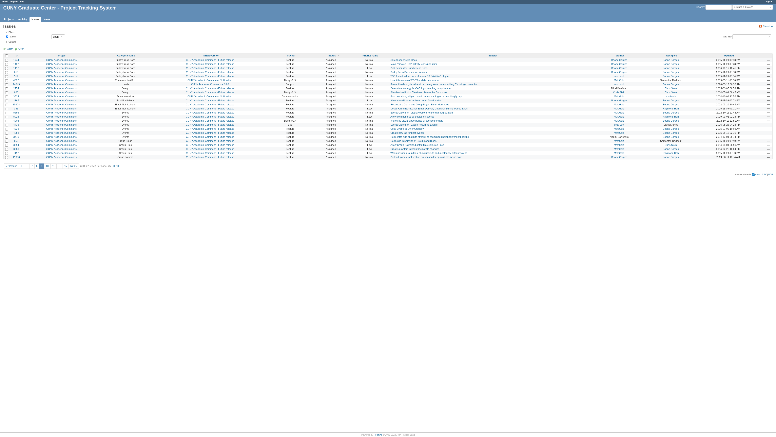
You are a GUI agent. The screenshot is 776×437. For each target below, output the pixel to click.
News (47, 19)
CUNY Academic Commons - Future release (210, 60)
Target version (210, 55)
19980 (16, 157)
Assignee (671, 55)
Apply (10, 49)
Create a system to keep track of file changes (414, 149)
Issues (35, 19)
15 (65, 166)
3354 (16, 145)
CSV (764, 174)
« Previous (11, 166)
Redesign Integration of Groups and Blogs (413, 141)
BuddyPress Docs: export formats (408, 72)
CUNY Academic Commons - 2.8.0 (210, 84)
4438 (16, 124)
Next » (73, 166)
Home (5, 1)
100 (118, 166)
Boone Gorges (619, 60)
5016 (16, 116)
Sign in (768, 1)
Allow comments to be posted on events (412, 116)
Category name (126, 55)
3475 (16, 137)
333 (16, 108)
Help (22, 1)
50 (113, 166)
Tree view (768, 26)
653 (16, 141)
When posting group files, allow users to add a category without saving (428, 153)
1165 (16, 100)
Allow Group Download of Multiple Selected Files (417, 145)
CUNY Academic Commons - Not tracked (210, 80)
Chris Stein (671, 88)
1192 (16, 153)
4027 (16, 80)
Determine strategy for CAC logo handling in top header (420, 88)
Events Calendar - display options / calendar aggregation (421, 112)
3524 (16, 96)
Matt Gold (619, 80)
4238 (16, 128)
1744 (16, 60)
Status (12, 36)
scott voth (619, 76)
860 (16, 92)
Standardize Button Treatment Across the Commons (418, 92)
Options (12, 42)
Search (700, 7)
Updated (729, 55)
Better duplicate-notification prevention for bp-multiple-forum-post (426, 157)
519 (16, 76)
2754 (16, 88)
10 (47, 166)
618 (16, 72)
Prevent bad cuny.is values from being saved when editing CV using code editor (434, 84)
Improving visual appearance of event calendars (416, 120)
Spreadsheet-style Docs (403, 60)
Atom (757, 174)
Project (62, 55)
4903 (16, 120)
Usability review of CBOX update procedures (414, 80)
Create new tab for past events (407, 133)
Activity (22, 19)
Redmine (378, 435)
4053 (16, 133)
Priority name (370, 55)
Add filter (727, 36)
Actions (768, 60)
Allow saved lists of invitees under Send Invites (416, 100)
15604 (16, 104)
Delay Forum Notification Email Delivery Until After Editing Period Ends (429, 108)
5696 (16, 112)
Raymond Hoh (671, 108)
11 (53, 166)
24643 (16, 84)
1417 (16, 68)
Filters (11, 32)
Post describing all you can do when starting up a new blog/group (426, 96)
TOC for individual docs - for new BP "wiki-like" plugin (419, 76)
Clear (21, 49)
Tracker (291, 55)
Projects (14, 1)
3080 (16, 149)
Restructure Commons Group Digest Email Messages (419, 104)
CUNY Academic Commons (61, 60)
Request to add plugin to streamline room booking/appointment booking (429, 137)
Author (620, 55)
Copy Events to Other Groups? (407, 128)
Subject (492, 55)
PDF (770, 174)
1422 (16, 64)
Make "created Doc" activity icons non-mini (413, 64)
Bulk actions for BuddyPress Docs (408, 68)
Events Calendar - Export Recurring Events (414, 124)
